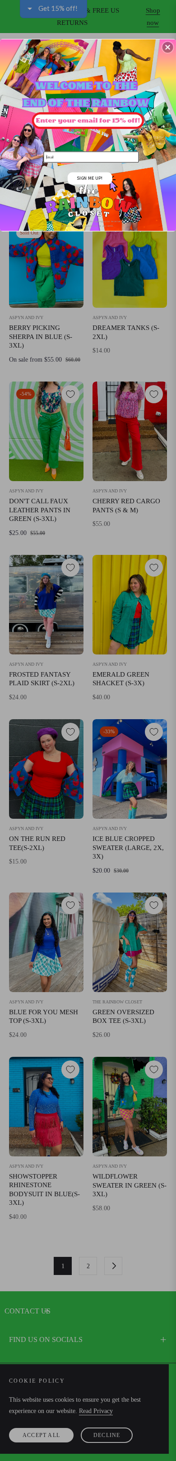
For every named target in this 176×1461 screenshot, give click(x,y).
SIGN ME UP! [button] (89, 178)
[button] (167, 47)
